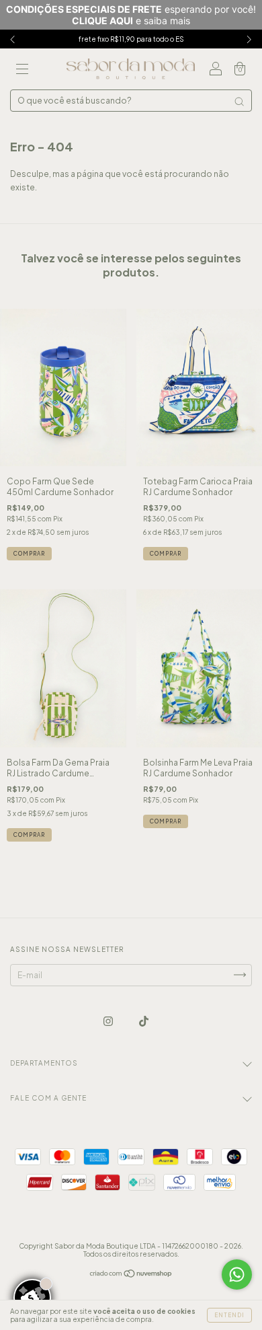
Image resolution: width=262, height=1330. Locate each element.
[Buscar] (239, 101)
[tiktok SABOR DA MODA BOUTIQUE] (144, 1021)
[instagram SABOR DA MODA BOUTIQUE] (109, 1021)
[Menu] (22, 71)
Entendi (229, 1315)
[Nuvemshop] (131, 1274)
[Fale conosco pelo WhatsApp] (237, 1274)
